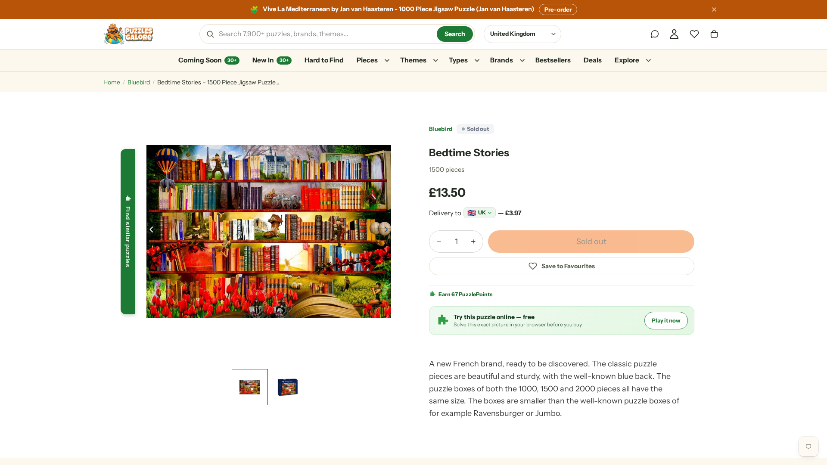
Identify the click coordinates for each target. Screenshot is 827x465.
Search (455, 34)
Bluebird (138, 82)
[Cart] (714, 34)
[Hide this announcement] (714, 9)
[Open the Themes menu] (435, 60)
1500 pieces (446, 169)
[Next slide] (388, 231)
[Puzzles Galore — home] (128, 34)
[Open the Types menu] (476, 60)
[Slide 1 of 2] (250, 387)
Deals (593, 60)
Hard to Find (324, 60)
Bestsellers (553, 60)
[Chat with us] (654, 34)
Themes (413, 60)
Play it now (666, 320)
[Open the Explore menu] (648, 60)
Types (458, 60)
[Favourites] (694, 34)
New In (270, 60)
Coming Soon (207, 60)
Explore (627, 60)
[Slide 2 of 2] (287, 387)
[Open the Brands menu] (522, 60)
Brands (501, 60)
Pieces (367, 60)
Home (111, 82)
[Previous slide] (149, 231)
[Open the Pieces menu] (386, 60)
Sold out (591, 241)
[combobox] (325, 34)
